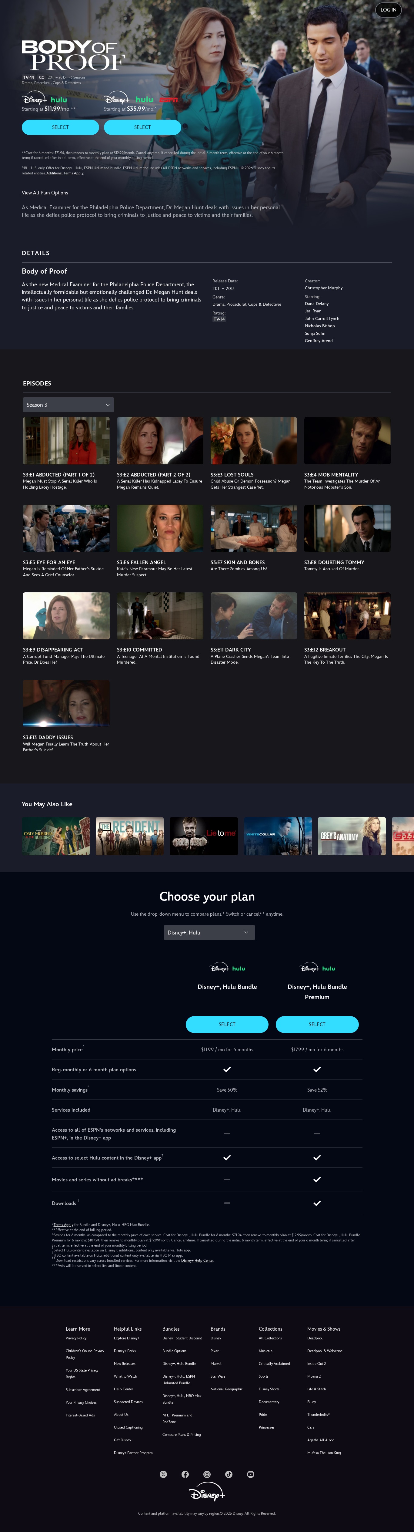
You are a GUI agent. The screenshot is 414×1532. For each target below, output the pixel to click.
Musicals (265, 1351)
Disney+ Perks (125, 1351)
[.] (163, 1474)
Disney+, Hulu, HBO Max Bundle (182, 1399)
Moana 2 (314, 1376)
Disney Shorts (269, 1389)
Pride (263, 1414)
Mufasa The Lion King (324, 1453)
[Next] (402, 835)
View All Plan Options (45, 193)
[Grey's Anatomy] (352, 836)
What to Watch (125, 1376)
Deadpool (315, 1338)
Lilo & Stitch (316, 1389)
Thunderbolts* (318, 1414)
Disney (216, 1338)
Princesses (267, 1427)
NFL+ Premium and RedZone (177, 1418)
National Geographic (226, 1389)
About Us (121, 1414)
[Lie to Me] (204, 836)
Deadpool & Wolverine (324, 1351)
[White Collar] (278, 836)
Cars (310, 1427)
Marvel (216, 1364)
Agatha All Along (321, 1440)
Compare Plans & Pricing (181, 1435)
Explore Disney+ (126, 1338)
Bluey (311, 1402)
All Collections (270, 1338)
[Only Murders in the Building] (56, 836)
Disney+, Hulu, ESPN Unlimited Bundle (178, 1379)
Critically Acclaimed (274, 1364)
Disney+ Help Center (197, 1260)
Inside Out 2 (316, 1364)
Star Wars (218, 1376)
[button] (134, 1329)
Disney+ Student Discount (182, 1338)
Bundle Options (174, 1351)
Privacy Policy (76, 1338)
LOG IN (388, 10)
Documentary (269, 1402)
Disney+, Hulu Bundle (179, 1364)
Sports (264, 1376)
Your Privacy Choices (81, 1402)
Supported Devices (128, 1402)
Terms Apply (63, 1225)
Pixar (215, 1351)
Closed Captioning (128, 1427)
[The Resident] (130, 836)
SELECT (60, 127)
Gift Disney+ (123, 1440)
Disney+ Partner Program (133, 1453)
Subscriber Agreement (83, 1390)
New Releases (124, 1364)
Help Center (123, 1389)
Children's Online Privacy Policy (85, 1354)
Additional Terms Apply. (65, 173)
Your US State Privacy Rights (82, 1373)
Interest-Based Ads (80, 1415)
